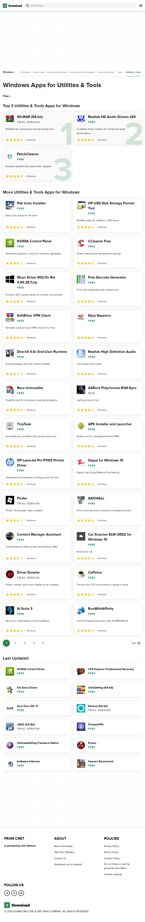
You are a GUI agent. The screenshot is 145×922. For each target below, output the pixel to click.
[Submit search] (27, 6)
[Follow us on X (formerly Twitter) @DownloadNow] (14, 893)
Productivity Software (57, 72)
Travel (120, 72)
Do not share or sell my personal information (117, 866)
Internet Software (22, 72)
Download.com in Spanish (68, 864)
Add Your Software (64, 852)
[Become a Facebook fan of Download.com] (7, 893)
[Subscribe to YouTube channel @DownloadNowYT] (21, 893)
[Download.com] (12, 6)
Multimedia (39, 72)
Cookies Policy (112, 858)
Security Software (106, 72)
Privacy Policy (111, 846)
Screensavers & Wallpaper (82, 72)
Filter (6, 96)
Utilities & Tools (133, 72)
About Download (63, 846)
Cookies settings (113, 874)
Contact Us (60, 858)
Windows (8, 72)
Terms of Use (111, 852)
